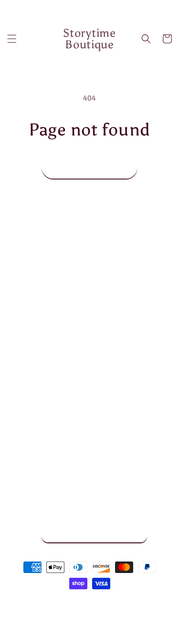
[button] (11, 38)
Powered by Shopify (125, 601)
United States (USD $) (85, 531)
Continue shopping (89, 167)
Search (30, 381)
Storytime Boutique (74, 601)
